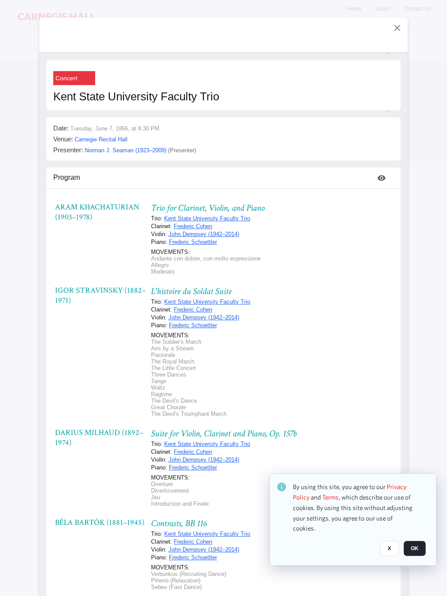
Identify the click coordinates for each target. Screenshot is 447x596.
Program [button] (66, 177)
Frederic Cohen (193, 226)
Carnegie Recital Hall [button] (101, 139)
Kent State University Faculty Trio (207, 218)
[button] (397, 28)
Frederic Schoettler (193, 242)
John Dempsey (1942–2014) (203, 234)
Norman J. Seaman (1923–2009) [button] (125, 150)
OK (415, 548)
